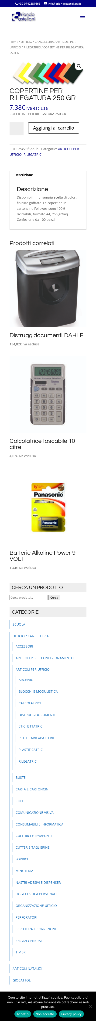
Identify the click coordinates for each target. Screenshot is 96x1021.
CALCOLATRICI (30, 703)
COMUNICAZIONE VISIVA (35, 812)
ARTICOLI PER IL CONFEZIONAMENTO (45, 658)
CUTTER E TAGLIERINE (33, 847)
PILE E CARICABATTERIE (37, 738)
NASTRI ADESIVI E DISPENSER (38, 882)
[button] (79, 66)
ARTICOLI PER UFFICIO (33, 669)
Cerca (54, 597)
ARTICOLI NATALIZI (27, 968)
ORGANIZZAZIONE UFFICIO (36, 905)
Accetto (23, 1014)
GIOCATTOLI (22, 980)
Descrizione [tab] (23, 175)
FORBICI (22, 859)
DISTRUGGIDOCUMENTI (37, 715)
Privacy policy (71, 1014)
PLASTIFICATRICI (31, 749)
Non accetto (45, 1014)
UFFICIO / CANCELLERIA (37, 42)
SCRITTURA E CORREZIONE (36, 929)
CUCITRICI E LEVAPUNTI (34, 835)
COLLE (20, 801)
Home (14, 42)
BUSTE (21, 777)
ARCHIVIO (26, 679)
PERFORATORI (26, 917)
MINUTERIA (24, 871)
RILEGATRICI (32, 47)
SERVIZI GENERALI (29, 940)
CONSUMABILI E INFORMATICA (39, 824)
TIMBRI (21, 952)
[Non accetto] (90, 1006)
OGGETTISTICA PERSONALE (37, 894)
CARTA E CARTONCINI (32, 789)
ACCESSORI (24, 646)
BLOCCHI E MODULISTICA (38, 691)
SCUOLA (19, 624)
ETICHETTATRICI (31, 726)
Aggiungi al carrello (53, 128)
